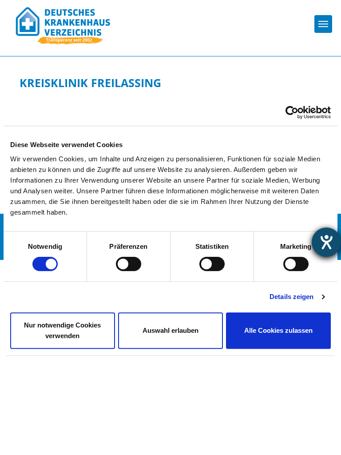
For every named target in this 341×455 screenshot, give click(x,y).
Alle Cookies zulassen (278, 330)
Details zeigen (291, 296)
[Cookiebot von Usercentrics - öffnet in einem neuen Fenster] (292, 112)
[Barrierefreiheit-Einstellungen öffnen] (326, 242)
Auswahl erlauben (170, 330)
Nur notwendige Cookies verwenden (62, 330)
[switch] (128, 264)
